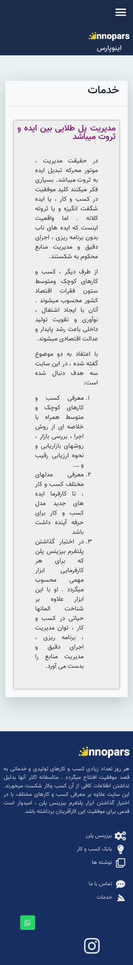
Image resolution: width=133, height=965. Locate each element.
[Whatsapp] (27, 922)
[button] (121, 12)
